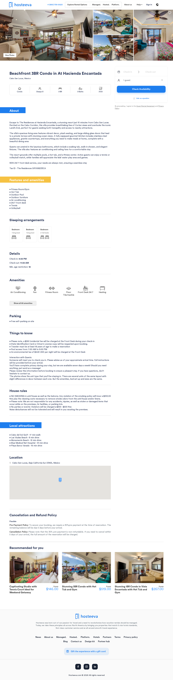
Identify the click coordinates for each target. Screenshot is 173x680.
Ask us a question (142, 98)
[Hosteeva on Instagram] (86, 666)
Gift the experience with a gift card (88, 651)
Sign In (149, 5)
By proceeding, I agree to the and (139, 107)
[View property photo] (113, 21)
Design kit (90, 641)
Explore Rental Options (77, 5)
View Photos (9, 55)
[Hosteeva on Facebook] (78, 666)
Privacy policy (131, 637)
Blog (65, 641)
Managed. (96, 5)
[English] (157, 4)
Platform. (115, 5)
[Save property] (169, 12)
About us (128, 5)
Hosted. (106, 5)
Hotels (96, 637)
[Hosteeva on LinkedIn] (95, 666)
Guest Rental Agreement (145, 106)
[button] (143, 80)
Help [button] (139, 5)
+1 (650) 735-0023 (55, 5)
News (38, 637)
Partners (107, 637)
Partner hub (104, 641)
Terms (117, 637)
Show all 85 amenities (23, 303)
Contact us (76, 641)
